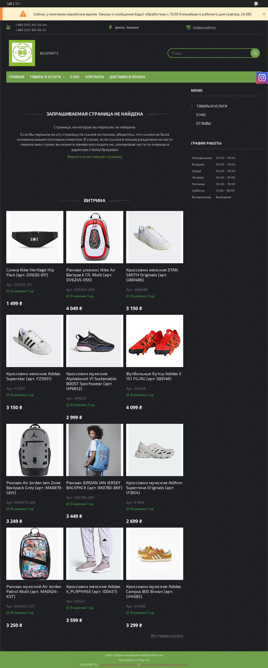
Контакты (94, 77)
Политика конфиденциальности (164, 664)
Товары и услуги (45, 77)
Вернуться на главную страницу (95, 156)
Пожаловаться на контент (118, 664)
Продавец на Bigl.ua (134, 659)
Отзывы (203, 123)
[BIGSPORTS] (22, 53)
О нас (75, 77)
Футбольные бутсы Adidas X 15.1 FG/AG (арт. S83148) (153, 376)
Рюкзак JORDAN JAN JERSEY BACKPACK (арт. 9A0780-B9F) (94, 485)
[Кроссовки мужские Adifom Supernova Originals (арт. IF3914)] (154, 450)
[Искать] (255, 53)
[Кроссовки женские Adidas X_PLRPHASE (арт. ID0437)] (94, 554)
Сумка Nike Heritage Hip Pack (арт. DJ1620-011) (30, 272)
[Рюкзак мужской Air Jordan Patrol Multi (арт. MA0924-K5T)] (34, 554)
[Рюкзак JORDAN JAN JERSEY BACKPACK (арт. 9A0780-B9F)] (94, 450)
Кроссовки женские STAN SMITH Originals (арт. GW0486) (152, 274)
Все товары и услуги (167, 635)
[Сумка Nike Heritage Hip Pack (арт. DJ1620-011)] (34, 237)
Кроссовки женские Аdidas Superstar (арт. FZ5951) (33, 376)
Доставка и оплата (127, 77)
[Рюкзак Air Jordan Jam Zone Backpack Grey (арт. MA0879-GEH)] (34, 450)
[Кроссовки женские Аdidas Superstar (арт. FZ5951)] (34, 341)
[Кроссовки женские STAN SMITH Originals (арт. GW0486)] (154, 237)
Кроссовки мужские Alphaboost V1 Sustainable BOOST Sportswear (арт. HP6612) (91, 381)
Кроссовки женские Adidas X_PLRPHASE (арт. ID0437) (93, 589)
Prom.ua (157, 655)
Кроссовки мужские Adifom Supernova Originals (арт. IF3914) (154, 487)
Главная (16, 77)
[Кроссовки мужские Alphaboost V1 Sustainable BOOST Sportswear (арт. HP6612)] (94, 341)
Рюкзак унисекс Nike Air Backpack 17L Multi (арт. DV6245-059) (90, 274)
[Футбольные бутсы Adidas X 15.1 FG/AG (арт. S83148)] (154, 341)
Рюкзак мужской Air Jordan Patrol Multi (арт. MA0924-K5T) (33, 591)
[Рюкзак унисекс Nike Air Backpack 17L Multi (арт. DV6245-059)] (94, 237)
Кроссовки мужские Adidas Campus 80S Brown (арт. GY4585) (153, 591)
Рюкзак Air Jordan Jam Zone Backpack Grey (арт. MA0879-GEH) (34, 487)
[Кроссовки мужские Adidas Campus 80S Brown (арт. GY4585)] (154, 554)
